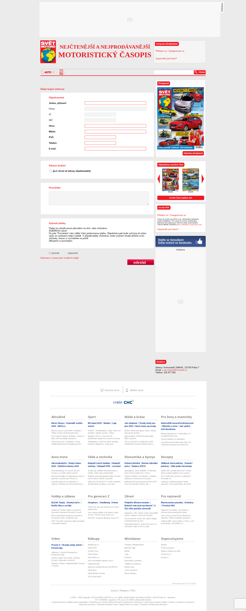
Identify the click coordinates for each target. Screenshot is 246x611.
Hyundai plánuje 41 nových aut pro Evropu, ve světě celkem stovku (65, 472)
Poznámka (55, 187)
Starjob (164, 545)
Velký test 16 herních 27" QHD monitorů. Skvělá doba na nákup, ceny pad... (104, 483)
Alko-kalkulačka (59, 463)
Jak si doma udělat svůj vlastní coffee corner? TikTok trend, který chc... (103, 513)
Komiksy (189, 502)
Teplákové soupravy (133, 564)
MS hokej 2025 (95, 423)
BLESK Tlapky (58, 502)
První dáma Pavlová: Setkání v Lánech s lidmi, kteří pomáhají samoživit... (68, 437)
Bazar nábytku (130, 573)
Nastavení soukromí (185, 602)
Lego (127, 554)
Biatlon (107, 423)
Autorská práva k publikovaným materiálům (70, 602)
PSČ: (51, 137)
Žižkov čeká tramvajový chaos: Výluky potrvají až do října (140, 432)
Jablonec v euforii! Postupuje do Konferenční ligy (64, 553)
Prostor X (56, 545)
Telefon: (53, 143)
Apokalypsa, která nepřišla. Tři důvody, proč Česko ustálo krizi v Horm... (140, 472)
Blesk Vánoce (58, 423)
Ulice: (52, 126)
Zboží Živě (92, 548)
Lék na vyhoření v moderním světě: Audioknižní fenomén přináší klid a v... (140, 443)
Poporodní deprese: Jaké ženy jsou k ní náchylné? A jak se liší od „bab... (141, 525)
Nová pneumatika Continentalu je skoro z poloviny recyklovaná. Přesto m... (68, 477)
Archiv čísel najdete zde (180, 198)
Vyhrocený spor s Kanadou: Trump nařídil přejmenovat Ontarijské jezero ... (67, 443)
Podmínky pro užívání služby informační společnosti (111, 602)
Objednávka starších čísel (170, 165)
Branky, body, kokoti (72, 545)
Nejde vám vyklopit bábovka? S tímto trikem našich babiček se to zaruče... (176, 472)
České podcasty (167, 548)
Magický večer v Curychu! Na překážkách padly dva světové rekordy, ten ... (104, 437)
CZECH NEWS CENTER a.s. (103, 597)
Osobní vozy (93, 551)
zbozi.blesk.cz (94, 557)
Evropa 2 (164, 557)
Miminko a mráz (170, 426)
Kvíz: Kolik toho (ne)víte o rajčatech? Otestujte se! (176, 477)
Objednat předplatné (193, 153)
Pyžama (128, 557)
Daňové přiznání (132, 463)
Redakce (124, 590)
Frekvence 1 (166, 554)
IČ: (50, 114)
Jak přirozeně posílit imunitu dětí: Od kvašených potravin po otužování (176, 443)
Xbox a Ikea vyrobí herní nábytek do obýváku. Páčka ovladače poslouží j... (176, 516)
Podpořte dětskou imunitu (137, 502)
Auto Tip (61, 72)
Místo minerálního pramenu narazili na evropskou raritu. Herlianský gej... (66, 516)
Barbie (127, 551)
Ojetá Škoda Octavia (96, 573)
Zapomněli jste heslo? (166, 58)
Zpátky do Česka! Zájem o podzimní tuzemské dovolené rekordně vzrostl (66, 511)
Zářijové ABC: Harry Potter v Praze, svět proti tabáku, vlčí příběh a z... (177, 522)
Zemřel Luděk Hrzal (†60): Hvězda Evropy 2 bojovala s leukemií (65, 559)
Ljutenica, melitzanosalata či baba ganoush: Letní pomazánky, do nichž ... (177, 483)
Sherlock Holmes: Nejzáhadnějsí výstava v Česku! (68, 564)
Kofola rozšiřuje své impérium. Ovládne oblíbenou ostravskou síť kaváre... (140, 477)
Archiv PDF (163, 207)
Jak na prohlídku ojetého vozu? (100, 561)
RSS (133, 590)
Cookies (171, 602)
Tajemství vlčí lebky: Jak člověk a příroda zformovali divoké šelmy (174, 511)
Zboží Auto (92, 570)
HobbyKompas (94, 564)
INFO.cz (61, 426)
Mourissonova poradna (172, 502)
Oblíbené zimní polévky (172, 463)
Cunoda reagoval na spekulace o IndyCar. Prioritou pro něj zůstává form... (67, 483)
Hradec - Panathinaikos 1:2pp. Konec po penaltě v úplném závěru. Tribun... (104, 432)
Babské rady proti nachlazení (139, 505)
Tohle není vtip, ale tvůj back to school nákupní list (103, 508)
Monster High (130, 548)
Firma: (52, 109)
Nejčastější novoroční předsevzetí (177, 423)
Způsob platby (57, 223)
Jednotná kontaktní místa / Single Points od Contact (118, 604)
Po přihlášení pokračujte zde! (190, 225)
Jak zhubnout (131, 423)
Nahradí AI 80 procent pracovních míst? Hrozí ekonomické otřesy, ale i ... (141, 483)
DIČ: (51, 120)
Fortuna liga (57, 548)
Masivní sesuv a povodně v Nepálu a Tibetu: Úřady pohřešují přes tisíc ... (66, 432)
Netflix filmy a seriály (61, 505)
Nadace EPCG (139, 466)
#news (115, 502)
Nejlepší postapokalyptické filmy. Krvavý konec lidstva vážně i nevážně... (104, 477)
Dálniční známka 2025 (68, 466)
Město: (52, 131)
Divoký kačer (73, 502)
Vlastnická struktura (87, 604)
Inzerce (114, 590)
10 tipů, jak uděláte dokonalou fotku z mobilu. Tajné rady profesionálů (103, 472)
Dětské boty (129, 567)
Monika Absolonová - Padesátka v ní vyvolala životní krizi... (176, 435)
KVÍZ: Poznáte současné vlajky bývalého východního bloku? (68, 522)
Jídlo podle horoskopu (181, 466)
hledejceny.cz (93, 545)
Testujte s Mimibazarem (134, 545)
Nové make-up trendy (145, 426)
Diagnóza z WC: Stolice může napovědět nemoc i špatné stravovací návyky (141, 514)
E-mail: (52, 148)
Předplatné (163, 83)
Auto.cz (49, 72)
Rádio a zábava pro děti (170, 551)
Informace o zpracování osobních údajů (59, 258)
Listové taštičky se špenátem (173, 439)
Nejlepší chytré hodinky (99, 463)
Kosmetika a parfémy (133, 561)
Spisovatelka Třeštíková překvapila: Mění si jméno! (139, 437)
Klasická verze (111, 390)
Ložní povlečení (131, 570)
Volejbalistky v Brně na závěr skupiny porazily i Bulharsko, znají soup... (103, 443)
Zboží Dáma (93, 554)
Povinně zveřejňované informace (154, 604)
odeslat (139, 262)
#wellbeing (105, 502)
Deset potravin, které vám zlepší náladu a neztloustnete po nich (141, 520)
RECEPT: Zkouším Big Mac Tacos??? (103, 518)
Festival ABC (168, 505)
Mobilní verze (136, 390)
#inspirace (93, 502)
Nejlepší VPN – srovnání (109, 466)
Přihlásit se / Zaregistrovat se (170, 51)
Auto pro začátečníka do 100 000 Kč (102, 567)
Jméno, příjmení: (58, 103)
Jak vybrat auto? (95, 576)
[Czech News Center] (129, 402)
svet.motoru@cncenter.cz (174, 370)
